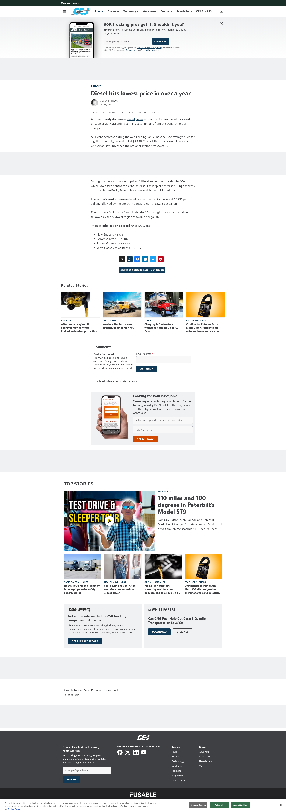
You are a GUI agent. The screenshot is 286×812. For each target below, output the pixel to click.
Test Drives (164, 491)
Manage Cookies (198, 805)
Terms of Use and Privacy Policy (149, 47)
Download (159, 631)
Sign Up (71, 779)
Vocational (109, 320)
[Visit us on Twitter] (128, 751)
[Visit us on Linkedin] (136, 751)
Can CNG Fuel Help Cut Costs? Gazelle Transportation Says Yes (177, 621)
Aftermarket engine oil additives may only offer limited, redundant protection (79, 328)
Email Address (144, 354)
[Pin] (161, 259)
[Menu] (64, 11)
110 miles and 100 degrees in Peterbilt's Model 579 (186, 505)
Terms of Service (147, 50)
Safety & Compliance (76, 582)
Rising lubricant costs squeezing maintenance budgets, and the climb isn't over (161, 589)
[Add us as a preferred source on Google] (130, 259)
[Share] (137, 259)
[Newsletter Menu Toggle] (221, 11)
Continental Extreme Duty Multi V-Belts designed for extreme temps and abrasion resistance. (203, 328)
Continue (146, 368)
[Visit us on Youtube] (143, 751)
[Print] (122, 259)
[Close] (281, 805)
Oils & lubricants (154, 582)
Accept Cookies (240, 805)
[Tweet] (153, 259)
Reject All (219, 805)
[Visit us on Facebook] (120, 751)
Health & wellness (115, 582)
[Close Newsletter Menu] (221, 23)
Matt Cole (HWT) (109, 101)
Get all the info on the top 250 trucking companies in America (97, 618)
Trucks (96, 86)
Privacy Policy (131, 50)
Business (66, 320)
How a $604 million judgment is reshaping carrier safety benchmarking (82, 589)
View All (182, 631)
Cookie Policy (14, 809)
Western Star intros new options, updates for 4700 (118, 326)
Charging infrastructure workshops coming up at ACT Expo (162, 328)
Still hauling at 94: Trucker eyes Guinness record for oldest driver (120, 589)
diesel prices (135, 119)
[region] (143, 805)
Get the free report (85, 641)
